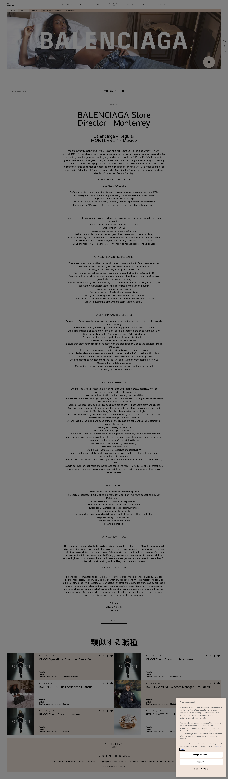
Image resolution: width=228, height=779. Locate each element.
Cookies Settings (201, 768)
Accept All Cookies (201, 754)
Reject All (201, 761)
